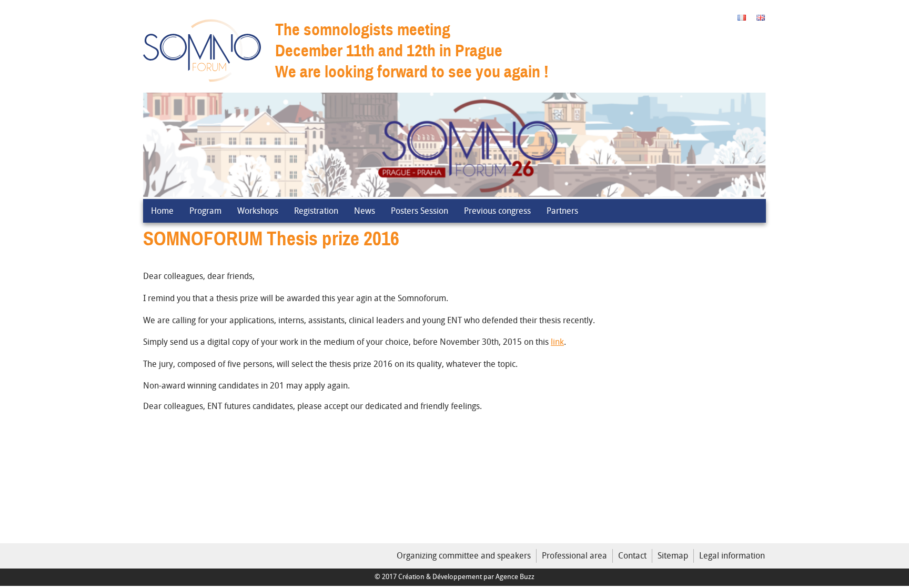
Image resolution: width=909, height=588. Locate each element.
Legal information (732, 555)
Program (205, 210)
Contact (632, 555)
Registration (316, 210)
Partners (562, 210)
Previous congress (497, 210)
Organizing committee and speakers (464, 555)
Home (162, 210)
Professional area (574, 555)
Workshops (257, 210)
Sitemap (673, 555)
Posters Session (419, 210)
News (364, 210)
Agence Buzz (515, 576)
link (557, 341)
